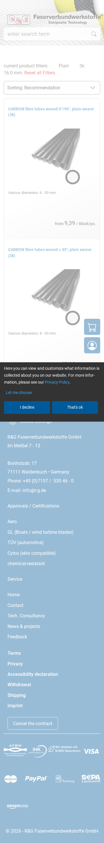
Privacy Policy (57, 382)
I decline (27, 407)
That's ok (75, 407)
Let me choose (19, 392)
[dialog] (52, 421)
